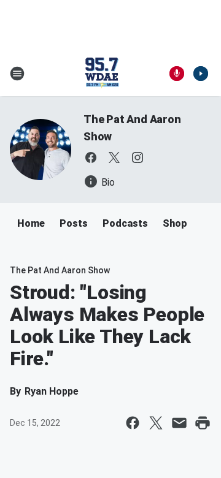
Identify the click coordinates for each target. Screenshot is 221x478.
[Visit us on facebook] (90, 157)
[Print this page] (202, 422)
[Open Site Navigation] (17, 73)
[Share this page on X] (156, 422)
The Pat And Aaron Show (60, 270)
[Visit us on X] (114, 157)
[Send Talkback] (176, 73)
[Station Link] (101, 73)
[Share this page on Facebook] (132, 422)
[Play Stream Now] (200, 73)
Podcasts (125, 223)
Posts (74, 223)
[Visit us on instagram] (137, 157)
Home (31, 223)
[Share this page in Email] (179, 422)
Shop (175, 223)
